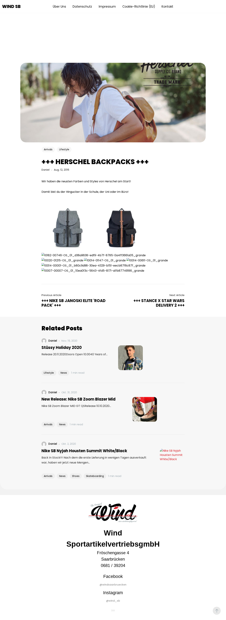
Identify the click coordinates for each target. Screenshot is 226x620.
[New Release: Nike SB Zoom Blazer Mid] (139, 409)
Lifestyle (64, 149)
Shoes (75, 476)
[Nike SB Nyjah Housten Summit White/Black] (167, 461)
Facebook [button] (113, 576)
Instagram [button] (113, 592)
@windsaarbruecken (113, 584)
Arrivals (48, 149)
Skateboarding (95, 476)
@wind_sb (113, 600)
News (64, 373)
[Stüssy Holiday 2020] (125, 357)
